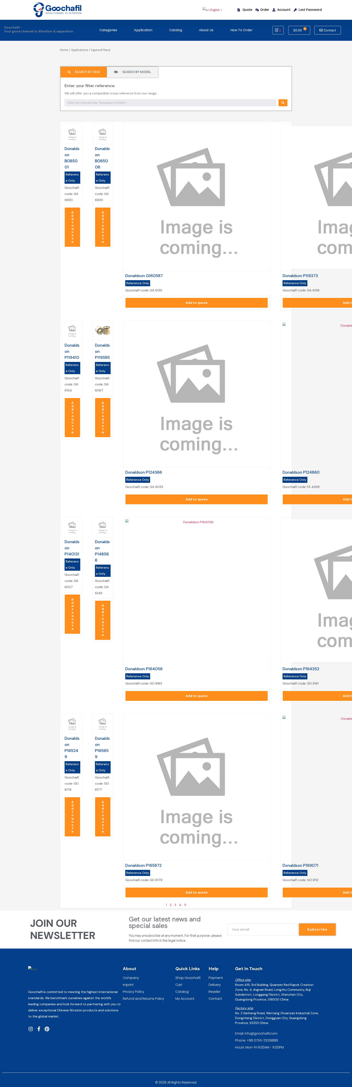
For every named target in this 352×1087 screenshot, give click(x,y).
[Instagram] (30, 1028)
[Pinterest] (46, 1028)
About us (206, 30)
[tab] (83, 72)
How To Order (241, 30)
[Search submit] (282, 102)
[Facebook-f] (38, 1028)
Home (64, 50)
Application (143, 30)
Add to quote (72, 227)
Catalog (175, 30)
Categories (108, 30)
